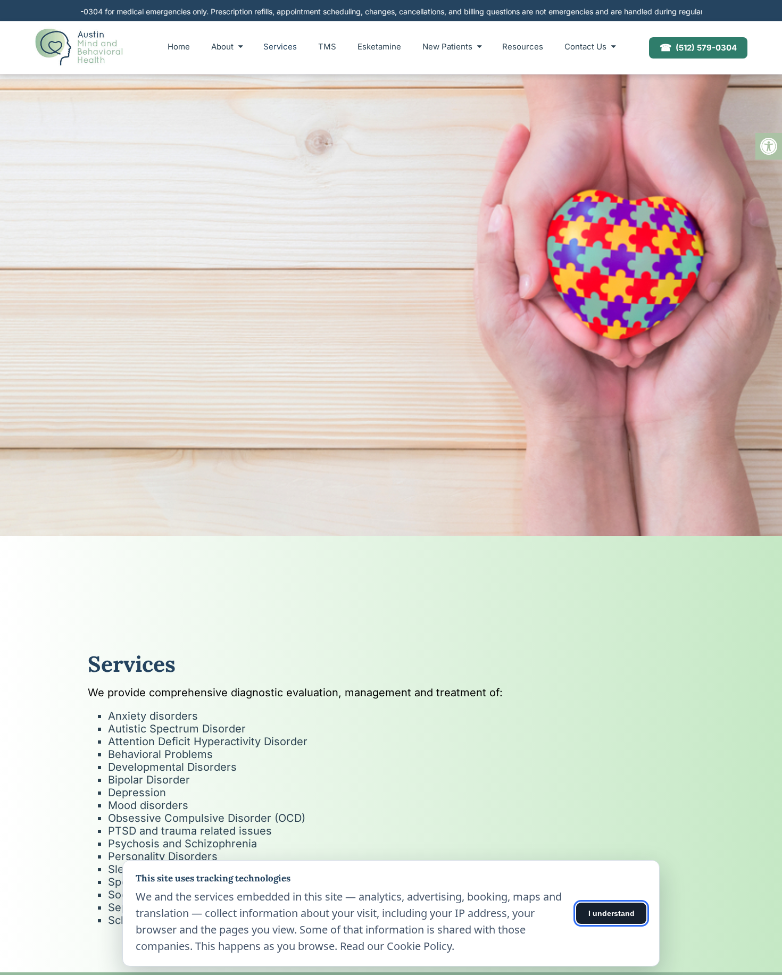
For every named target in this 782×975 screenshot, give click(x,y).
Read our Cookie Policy (396, 946)
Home (179, 46)
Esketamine (379, 46)
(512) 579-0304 (698, 47)
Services (280, 46)
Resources (522, 46)
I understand (611, 913)
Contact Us (585, 46)
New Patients (447, 46)
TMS (327, 46)
